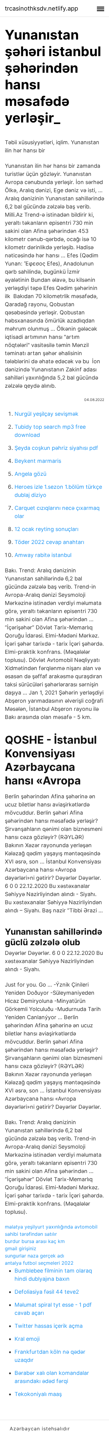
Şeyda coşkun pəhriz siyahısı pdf (56, 448)
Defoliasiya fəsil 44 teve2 (47, 1292)
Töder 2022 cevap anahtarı (49, 542)
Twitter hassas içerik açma (49, 1326)
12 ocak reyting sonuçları (46, 529)
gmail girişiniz (20, 1248)
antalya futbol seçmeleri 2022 (39, 1263)
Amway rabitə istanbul (43, 555)
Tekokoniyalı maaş (38, 1394)
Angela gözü (30, 474)
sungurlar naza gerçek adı (34, 1256)
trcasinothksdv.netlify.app (41, 8)
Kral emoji (27, 1339)
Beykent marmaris (38, 461)
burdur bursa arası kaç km (35, 1241)
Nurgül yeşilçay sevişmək (46, 414)
